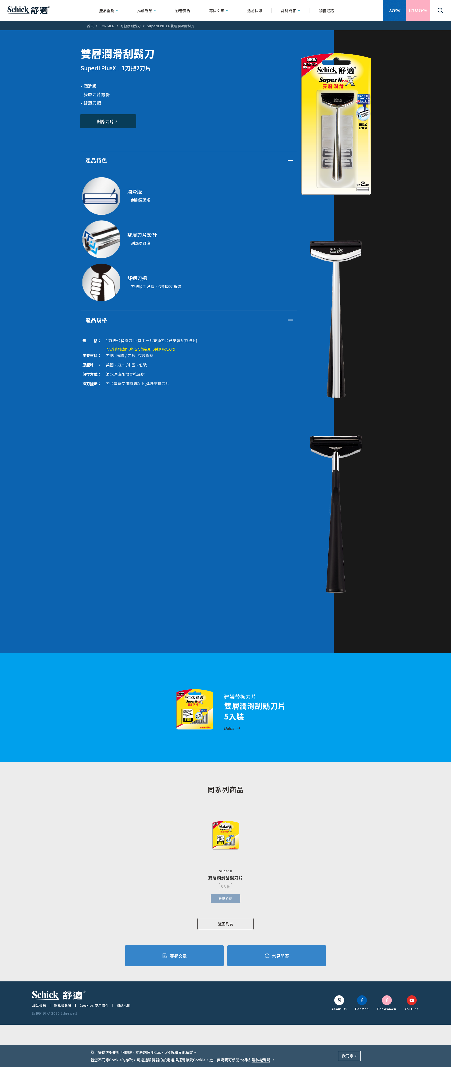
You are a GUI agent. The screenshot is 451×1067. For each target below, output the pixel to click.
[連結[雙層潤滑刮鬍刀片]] (194, 709)
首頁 (90, 26)
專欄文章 (216, 10)
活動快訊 (254, 10)
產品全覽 (106, 10)
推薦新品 (144, 10)
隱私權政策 (63, 1005)
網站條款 (39, 1005)
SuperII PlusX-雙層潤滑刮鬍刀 (170, 26)
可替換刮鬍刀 (131, 26)
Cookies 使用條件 (94, 1005)
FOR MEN (107, 26)
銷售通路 (326, 10)
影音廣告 (182, 10)
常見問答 (288, 10)
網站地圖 (124, 1005)
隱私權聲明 (261, 1060)
